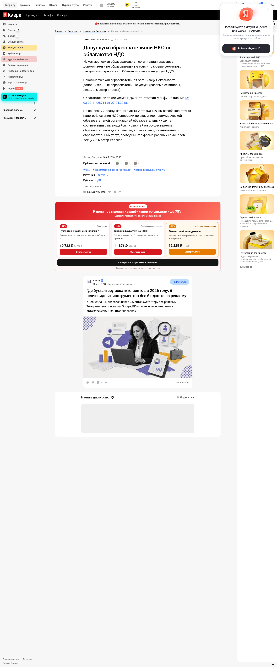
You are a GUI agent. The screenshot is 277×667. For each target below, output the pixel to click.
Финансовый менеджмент (185, 231)
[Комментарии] (88, 382)
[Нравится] (109, 192)
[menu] (20, 61)
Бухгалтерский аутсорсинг (120, 284)
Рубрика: (88, 180)
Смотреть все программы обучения (137, 262)
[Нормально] (126, 163)
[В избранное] (114, 192)
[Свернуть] (273, 664)
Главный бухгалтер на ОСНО (131, 231)
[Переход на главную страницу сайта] (12, 15)
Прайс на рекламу (12, 659)
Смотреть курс (83, 252)
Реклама (27, 659)
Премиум (32, 15)
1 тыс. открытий (92, 186)
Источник (89, 175)
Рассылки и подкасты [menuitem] (14, 118)
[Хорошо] (117, 163)
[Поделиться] (120, 192)
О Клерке (62, 15)
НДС (107, 39)
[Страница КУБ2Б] (89, 281)
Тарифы (48, 15)
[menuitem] (19, 24)
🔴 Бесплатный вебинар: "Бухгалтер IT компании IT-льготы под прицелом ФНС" (138, 23)
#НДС (86, 169)
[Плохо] (135, 163)
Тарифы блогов (10, 663)
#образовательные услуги (149, 169)
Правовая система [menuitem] (13, 110)
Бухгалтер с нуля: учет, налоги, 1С (80, 231)
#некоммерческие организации (112, 169)
